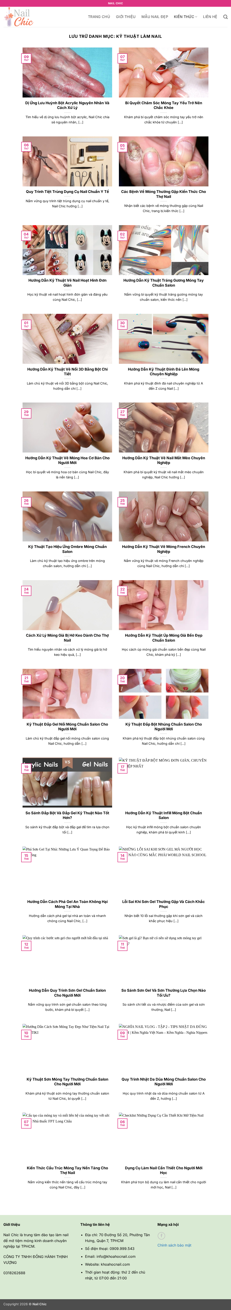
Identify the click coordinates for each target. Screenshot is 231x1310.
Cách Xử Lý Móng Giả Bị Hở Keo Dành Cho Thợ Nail (67, 638)
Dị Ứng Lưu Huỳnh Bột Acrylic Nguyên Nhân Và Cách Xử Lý (67, 105)
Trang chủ (99, 16)
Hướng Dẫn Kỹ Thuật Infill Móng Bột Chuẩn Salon (163, 815)
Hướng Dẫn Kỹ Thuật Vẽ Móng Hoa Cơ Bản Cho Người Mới (67, 460)
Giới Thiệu (126, 16)
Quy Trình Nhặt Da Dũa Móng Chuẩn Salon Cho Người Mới (164, 1081)
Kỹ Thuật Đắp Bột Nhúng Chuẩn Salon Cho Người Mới (163, 726)
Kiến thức (184, 16)
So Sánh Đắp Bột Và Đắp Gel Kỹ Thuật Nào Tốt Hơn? (67, 815)
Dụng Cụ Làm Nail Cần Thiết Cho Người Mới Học (163, 1170)
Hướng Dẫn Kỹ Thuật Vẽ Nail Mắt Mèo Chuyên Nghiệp (163, 460)
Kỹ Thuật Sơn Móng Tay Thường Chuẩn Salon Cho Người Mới (67, 1081)
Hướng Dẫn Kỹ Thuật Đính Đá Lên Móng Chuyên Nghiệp (163, 371)
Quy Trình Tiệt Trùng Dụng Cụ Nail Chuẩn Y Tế (67, 191)
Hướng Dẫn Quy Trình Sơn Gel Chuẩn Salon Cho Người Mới (67, 993)
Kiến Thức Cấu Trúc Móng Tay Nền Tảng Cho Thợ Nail (67, 1170)
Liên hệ (210, 16)
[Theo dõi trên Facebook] (161, 1236)
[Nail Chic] (26, 17)
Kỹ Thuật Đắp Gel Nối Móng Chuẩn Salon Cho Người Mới (67, 726)
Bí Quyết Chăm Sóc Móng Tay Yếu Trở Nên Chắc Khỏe (163, 105)
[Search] (225, 17)
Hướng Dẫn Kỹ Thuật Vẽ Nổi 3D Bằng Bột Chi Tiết (67, 371)
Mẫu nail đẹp (154, 16)
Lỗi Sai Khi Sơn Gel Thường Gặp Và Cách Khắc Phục (163, 904)
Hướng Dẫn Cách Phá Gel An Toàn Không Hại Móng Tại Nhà (67, 904)
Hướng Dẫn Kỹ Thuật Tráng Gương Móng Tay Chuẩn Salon (163, 282)
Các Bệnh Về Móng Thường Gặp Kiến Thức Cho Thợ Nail (163, 194)
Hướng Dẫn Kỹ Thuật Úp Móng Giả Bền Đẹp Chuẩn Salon (163, 638)
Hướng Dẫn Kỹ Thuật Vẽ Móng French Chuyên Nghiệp (163, 549)
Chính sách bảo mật (174, 1245)
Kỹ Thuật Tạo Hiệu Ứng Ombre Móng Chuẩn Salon (67, 549)
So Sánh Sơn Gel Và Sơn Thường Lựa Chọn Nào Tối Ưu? (163, 993)
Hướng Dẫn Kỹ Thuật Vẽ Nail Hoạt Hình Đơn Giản (67, 282)
